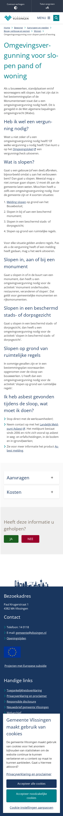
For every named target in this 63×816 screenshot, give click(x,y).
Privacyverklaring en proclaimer (28, 774)
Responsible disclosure (21, 701)
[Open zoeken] (56, 18)
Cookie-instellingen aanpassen (31, 807)
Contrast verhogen (15, 4)
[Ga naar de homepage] (16, 18)
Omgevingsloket (23, 149)
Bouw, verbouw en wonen (17, 31)
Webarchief (14, 713)
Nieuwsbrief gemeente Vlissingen (28, 707)
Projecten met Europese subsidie (26, 666)
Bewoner (18, 27)
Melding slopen (16, 202)
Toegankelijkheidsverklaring (24, 690)
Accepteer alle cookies (31, 783)
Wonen (37, 31)
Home (7, 27)
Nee (30, 539)
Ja (11, 539)
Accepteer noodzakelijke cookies (31, 796)
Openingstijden (16, 638)
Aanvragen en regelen (38, 27)
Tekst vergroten (47, 4)
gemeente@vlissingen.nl (31, 633)
